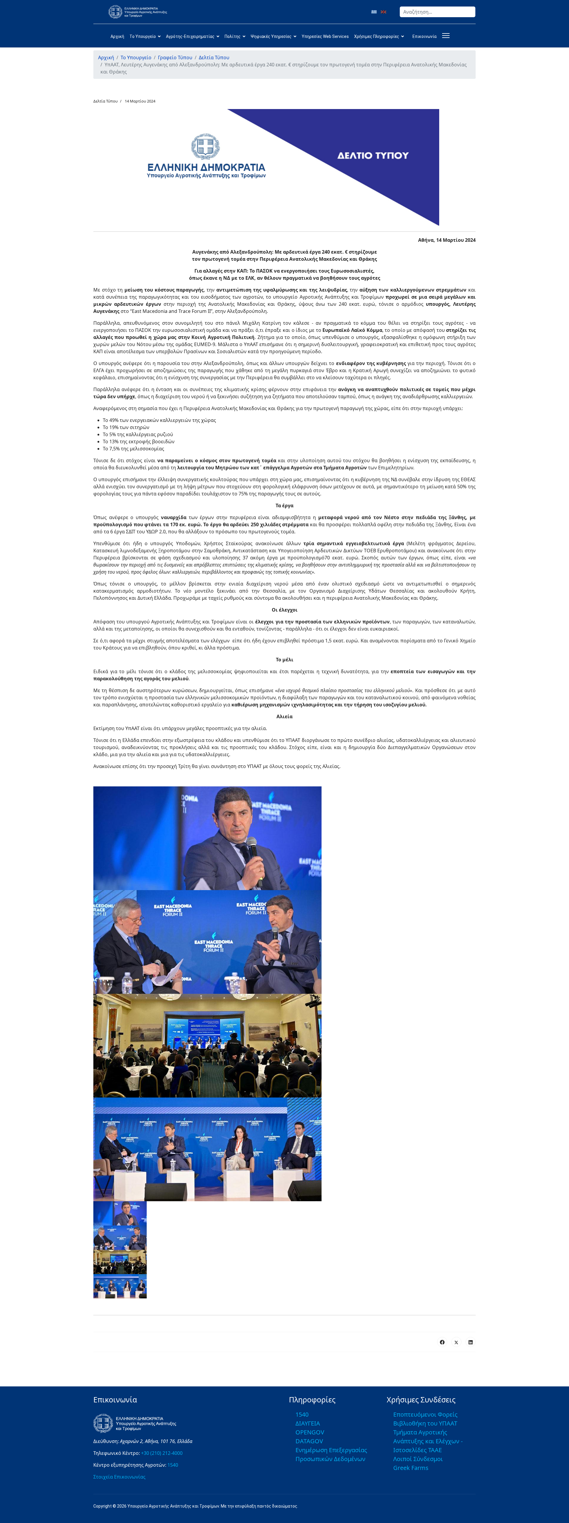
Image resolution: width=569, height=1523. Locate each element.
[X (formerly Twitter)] (456, 1342)
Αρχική (117, 36)
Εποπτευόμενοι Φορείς (425, 1414)
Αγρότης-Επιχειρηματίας (190, 36)
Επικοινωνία (425, 36)
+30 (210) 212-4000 (162, 1453)
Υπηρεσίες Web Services (325, 36)
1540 (172, 1465)
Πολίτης (233, 36)
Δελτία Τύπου (105, 101)
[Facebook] (442, 1342)
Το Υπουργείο (143, 36)
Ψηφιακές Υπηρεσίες (271, 36)
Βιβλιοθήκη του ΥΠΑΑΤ (425, 1423)
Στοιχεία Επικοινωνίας (119, 1477)
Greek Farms (411, 1468)
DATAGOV (309, 1441)
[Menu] (445, 35)
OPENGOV (309, 1432)
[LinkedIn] (471, 1342)
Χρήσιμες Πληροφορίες (376, 36)
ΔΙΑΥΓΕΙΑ (307, 1423)
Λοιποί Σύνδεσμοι (418, 1459)
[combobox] (437, 11)
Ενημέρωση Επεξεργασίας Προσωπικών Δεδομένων (331, 1454)
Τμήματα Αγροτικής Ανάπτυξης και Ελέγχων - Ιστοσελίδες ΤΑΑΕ (428, 1441)
